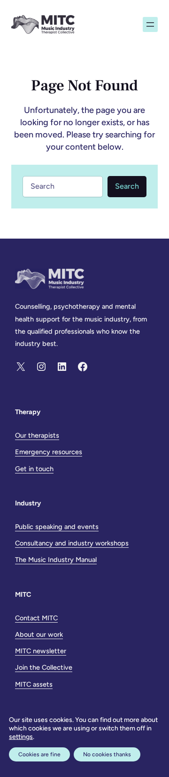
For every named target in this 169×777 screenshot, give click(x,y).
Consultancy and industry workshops (72, 543)
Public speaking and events (57, 526)
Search (127, 186)
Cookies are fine (39, 754)
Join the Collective (43, 667)
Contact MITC (36, 618)
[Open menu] (150, 24)
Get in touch (34, 469)
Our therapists (37, 435)
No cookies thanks (107, 754)
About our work (39, 634)
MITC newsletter (40, 651)
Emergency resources (48, 452)
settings (21, 737)
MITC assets (34, 684)
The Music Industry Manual (56, 559)
